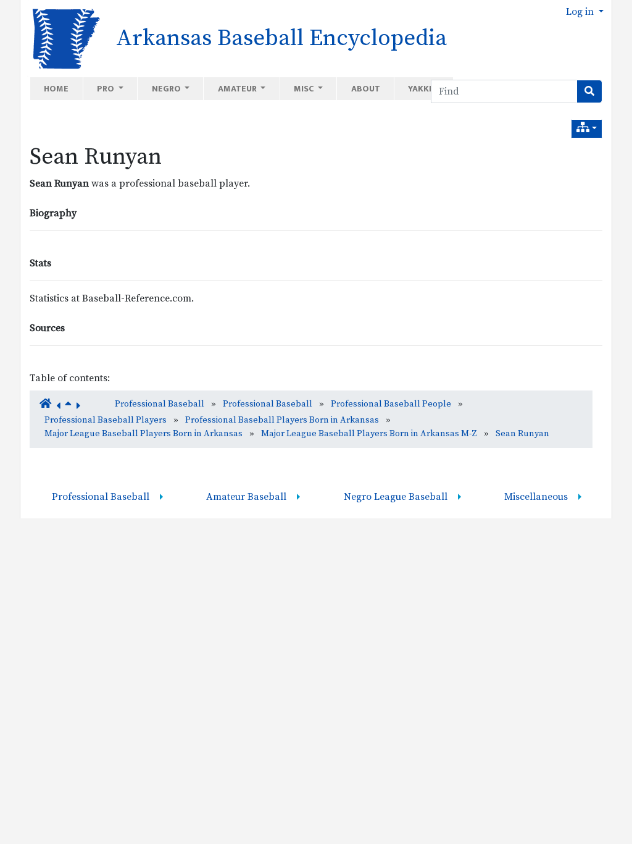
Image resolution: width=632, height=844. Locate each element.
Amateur (238, 89)
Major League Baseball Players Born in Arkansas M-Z (369, 433)
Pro (106, 89)
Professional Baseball (159, 404)
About (365, 89)
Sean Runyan (96, 157)
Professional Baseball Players (105, 420)
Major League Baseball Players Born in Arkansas (143, 433)
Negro (167, 89)
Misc (304, 89)
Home (56, 89)
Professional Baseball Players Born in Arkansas (282, 420)
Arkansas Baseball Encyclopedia (281, 38)
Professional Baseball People (391, 404)
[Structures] (586, 128)
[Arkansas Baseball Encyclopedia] (62, 38)
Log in (581, 12)
